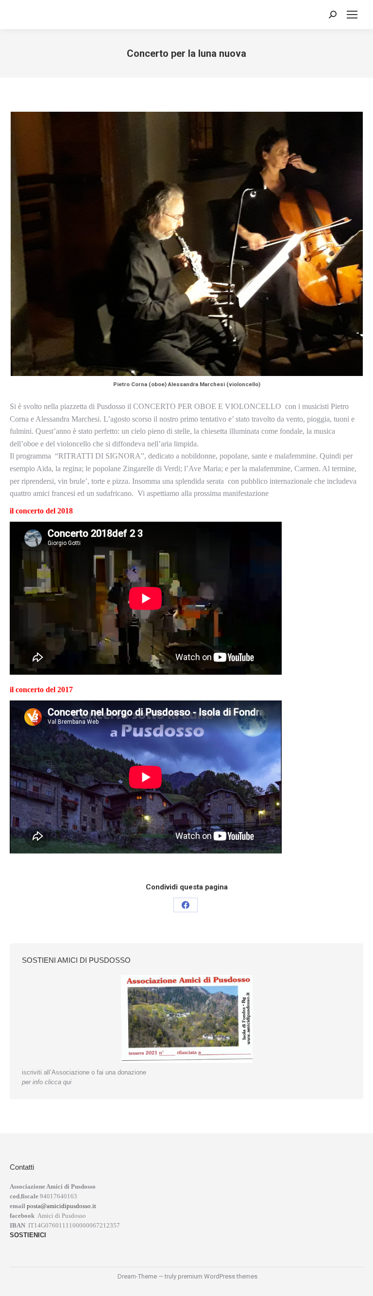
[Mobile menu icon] (352, 14)
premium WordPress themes (217, 1276)
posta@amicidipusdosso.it (61, 1206)
